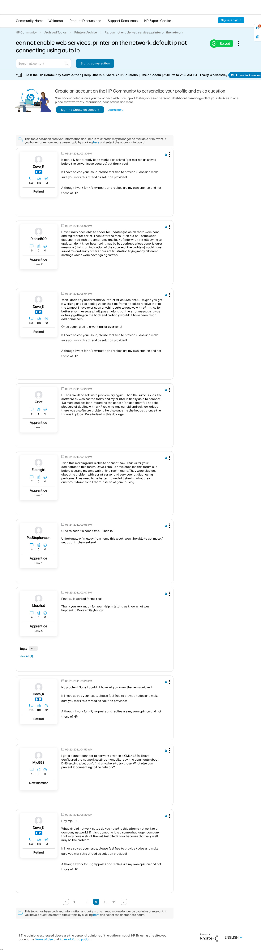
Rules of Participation (75, 939)
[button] (169, 155)
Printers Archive (85, 32)
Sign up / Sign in (231, 20)
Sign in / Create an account (80, 109)
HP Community (26, 32)
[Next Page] (124, 902)
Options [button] (240, 43)
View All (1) (26, 656)
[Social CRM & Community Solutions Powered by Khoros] (209, 937)
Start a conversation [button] (95, 63)
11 (114, 902)
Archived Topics (55, 32)
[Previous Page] (66, 902)
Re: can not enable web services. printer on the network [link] (144, 32)
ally (33, 648)
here (96, 142)
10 (106, 902)
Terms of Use (44, 939)
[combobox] (43, 63)
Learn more (116, 109)
